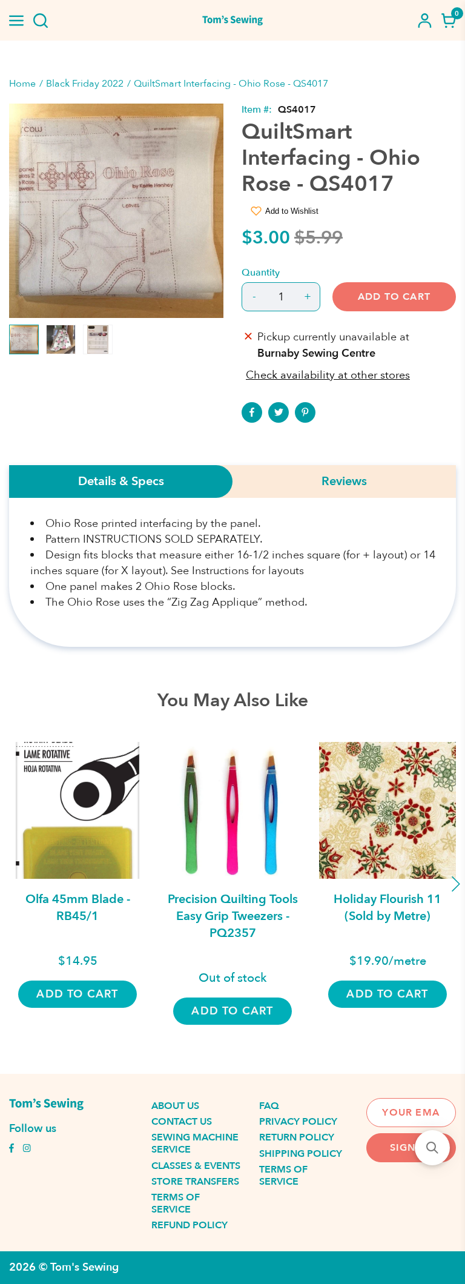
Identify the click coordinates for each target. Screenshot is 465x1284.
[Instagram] (26, 1149)
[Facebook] (252, 412)
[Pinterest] (305, 412)
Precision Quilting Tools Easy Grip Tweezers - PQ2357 (233, 916)
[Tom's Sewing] (232, 20)
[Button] (40, 20)
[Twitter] (278, 412)
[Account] (424, 20)
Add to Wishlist (291, 211)
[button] (432, 1147)
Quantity (261, 272)
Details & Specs (121, 481)
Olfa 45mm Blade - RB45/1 (77, 907)
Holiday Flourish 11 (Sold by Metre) (387, 907)
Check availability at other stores (328, 375)
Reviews (344, 481)
